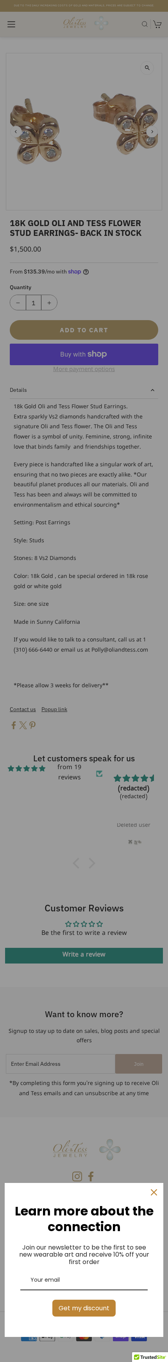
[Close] (154, 1192)
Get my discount (84, 1308)
